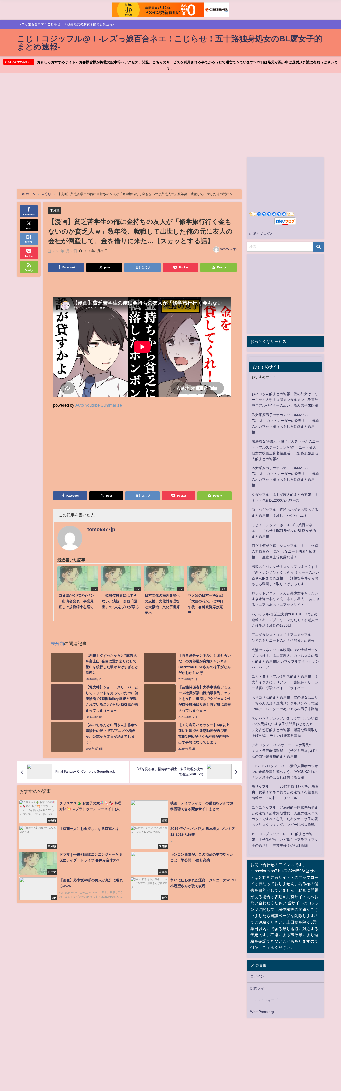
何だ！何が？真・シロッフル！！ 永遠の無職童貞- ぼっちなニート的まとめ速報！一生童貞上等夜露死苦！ (285, 551)
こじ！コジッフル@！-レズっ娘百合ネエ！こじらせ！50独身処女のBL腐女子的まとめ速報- (284, 530)
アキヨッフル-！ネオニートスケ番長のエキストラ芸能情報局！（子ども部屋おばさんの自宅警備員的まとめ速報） (285, 750)
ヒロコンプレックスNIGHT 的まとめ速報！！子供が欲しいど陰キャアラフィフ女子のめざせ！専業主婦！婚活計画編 (285, 839)
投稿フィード (260, 988)
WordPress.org (262, 1011)
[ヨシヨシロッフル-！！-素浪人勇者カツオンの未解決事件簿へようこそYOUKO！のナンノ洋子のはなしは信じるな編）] (285, 771)
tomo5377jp (228, 249)
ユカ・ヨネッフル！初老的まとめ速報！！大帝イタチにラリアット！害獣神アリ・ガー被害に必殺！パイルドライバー (285, 682)
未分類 (55, 210)
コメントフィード (264, 1000)
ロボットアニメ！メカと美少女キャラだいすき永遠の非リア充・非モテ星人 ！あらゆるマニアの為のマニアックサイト (285, 598)
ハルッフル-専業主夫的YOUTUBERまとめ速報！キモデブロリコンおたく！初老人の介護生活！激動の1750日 (285, 619)
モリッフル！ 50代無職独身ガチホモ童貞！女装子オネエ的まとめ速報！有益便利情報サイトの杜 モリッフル (285, 792)
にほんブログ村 (261, 233)
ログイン (257, 976)
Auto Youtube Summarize (98, 405)
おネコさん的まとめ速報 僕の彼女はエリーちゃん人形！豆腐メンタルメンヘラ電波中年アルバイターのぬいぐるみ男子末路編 (285, 399)
